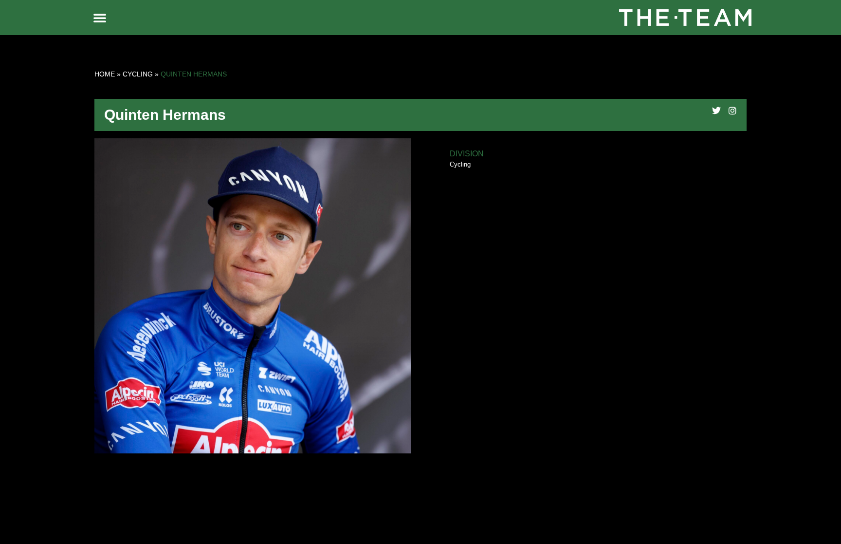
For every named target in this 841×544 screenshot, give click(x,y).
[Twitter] (716, 110)
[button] (100, 17)
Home (104, 74)
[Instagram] (732, 110)
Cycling (138, 74)
